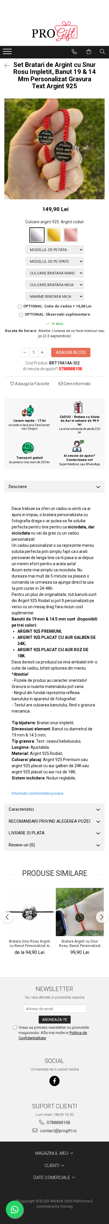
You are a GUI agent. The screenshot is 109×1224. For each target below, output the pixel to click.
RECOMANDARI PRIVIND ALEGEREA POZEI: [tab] (50, 821)
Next (100, 155)
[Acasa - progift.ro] (55, 31)
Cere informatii (76, 383)
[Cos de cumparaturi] (89, 52)
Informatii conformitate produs (37, 793)
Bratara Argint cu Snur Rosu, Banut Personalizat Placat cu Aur (80, 943)
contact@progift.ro (58, 1130)
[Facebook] (54, 1081)
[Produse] (8, 53)
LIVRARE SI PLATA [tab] (26, 833)
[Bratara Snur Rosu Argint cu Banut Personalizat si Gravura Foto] (29, 912)
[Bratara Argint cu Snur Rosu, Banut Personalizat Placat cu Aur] (80, 912)
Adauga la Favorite (31, 383)
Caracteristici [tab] (21, 809)
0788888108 (58, 1122)
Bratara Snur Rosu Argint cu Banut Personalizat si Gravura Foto (29, 943)
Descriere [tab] (18, 486)
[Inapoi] (4, 65)
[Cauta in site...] (102, 52)
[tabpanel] (54, 148)
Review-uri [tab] (22, 845)
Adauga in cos (71, 352)
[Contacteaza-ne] (74, 52)
